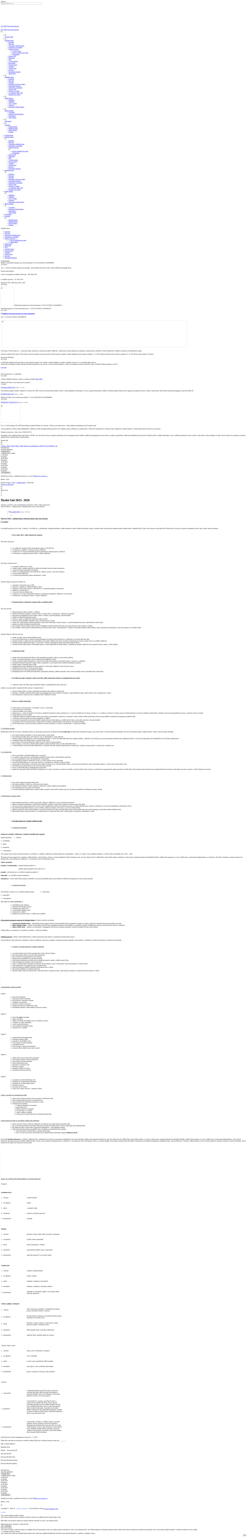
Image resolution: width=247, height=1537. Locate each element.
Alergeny (11, 105)
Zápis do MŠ (12, 89)
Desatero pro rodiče (14, 94)
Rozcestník (11, 63)
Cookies (3, 1512)
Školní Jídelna (12, 130)
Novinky (11, 82)
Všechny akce (6, 451)
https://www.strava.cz (40, 476)
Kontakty (11, 42)
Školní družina (9, 111)
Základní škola (9, 40)
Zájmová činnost (13, 49)
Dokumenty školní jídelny (16, 107)
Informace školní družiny (16, 114)
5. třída (21, 446)
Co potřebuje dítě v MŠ (15, 93)
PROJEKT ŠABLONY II (10, 402)
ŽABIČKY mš (52, 446)
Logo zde (4, 367)
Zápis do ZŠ (12, 56)
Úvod (13, 482)
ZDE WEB (38, 379)
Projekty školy (12, 65)
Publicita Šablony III (8, 387)
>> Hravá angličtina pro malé (17, 240)
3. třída (12, 446)
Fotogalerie (8, 121)
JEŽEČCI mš (44, 446)
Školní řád (11, 58)
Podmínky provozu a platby (16, 84)
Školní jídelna (9, 98)
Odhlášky (11, 102)
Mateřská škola (9, 77)
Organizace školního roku (16, 46)
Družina (10, 132)
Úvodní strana (9, 37)
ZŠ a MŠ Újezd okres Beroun (10, 26)
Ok (2, 1526)
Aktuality (11, 66)
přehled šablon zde (8, 394)
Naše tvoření (12, 117)
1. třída (3, 446)
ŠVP (9, 59)
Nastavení (8, 1526)
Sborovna (26, 446)
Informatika (15, 54)
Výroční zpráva (13, 61)
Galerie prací (12, 68)
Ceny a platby (12, 103)
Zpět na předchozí (7, 484)
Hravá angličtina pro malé (20, 53)
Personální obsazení (14, 72)
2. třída (7, 446)
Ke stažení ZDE (15, 512)
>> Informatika (13, 242)
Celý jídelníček (6, 472)
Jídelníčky (11, 100)
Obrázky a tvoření (13, 91)
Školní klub (12, 73)
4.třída (17, 446)
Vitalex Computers (22, 1508)
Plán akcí (11, 44)
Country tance (16, 51)
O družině (11, 112)
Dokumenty (12, 116)
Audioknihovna (34, 446)
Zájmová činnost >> (11, 238)
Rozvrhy (11, 70)
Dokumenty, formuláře (15, 47)
